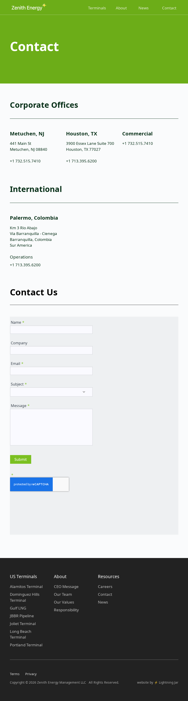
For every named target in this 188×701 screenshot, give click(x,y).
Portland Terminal (26, 644)
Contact (169, 8)
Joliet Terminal (23, 623)
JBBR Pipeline (22, 615)
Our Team (63, 594)
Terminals (97, 8)
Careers (105, 586)
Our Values (64, 602)
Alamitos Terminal (26, 586)
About (121, 8)
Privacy (31, 673)
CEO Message (66, 586)
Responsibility (66, 609)
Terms (14, 673)
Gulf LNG (18, 608)
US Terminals (23, 577)
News (143, 8)
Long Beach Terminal (20, 634)
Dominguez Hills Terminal (24, 597)
